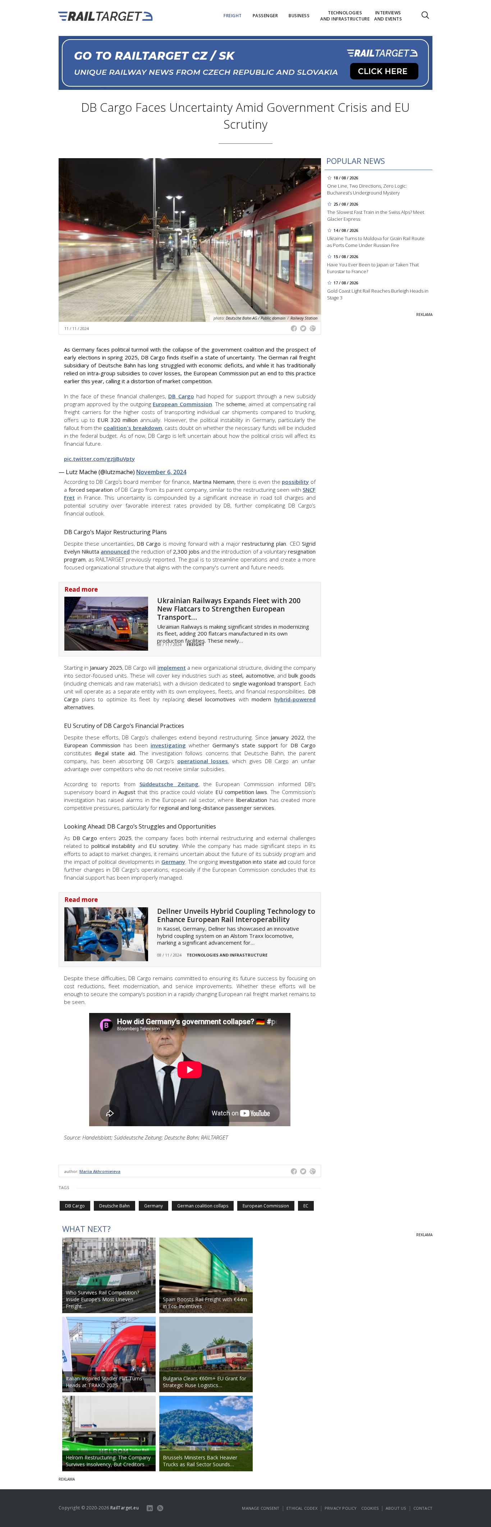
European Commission (182, 404)
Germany (173, 861)
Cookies (369, 1508)
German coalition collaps (202, 1206)
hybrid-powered (295, 699)
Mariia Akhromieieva (99, 1171)
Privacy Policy (341, 1508)
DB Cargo (181, 396)
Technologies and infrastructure (227, 955)
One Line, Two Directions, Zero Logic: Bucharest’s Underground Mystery (367, 189)
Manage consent (260, 1508)
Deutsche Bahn (114, 1206)
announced (115, 551)
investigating (168, 745)
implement (171, 667)
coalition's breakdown (133, 427)
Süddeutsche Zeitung (168, 784)
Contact (422, 1508)
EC (305, 1206)
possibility (295, 481)
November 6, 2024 (161, 472)
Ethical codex (301, 1508)
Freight (196, 644)
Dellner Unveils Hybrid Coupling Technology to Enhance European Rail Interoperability (236, 915)
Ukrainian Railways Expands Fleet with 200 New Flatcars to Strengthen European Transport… (228, 609)
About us (396, 1508)
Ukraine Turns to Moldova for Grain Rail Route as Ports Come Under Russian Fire (376, 241)
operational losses (202, 761)
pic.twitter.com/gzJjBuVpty (99, 458)
